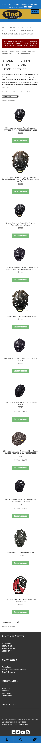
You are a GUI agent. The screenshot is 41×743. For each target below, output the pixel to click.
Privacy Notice (8, 648)
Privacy (5, 724)
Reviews (5, 691)
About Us (6, 688)
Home (6, 51)
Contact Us (7, 646)
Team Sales (7, 696)
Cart (31, 738)
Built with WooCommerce (21, 724)
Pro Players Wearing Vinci (14, 669)
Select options (20, 140)
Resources (6, 693)
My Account (7, 643)
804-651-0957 (26, 7)
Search (20, 739)
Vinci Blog (6, 667)
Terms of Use (7, 651)
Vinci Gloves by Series (18, 51)
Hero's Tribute (8, 672)
